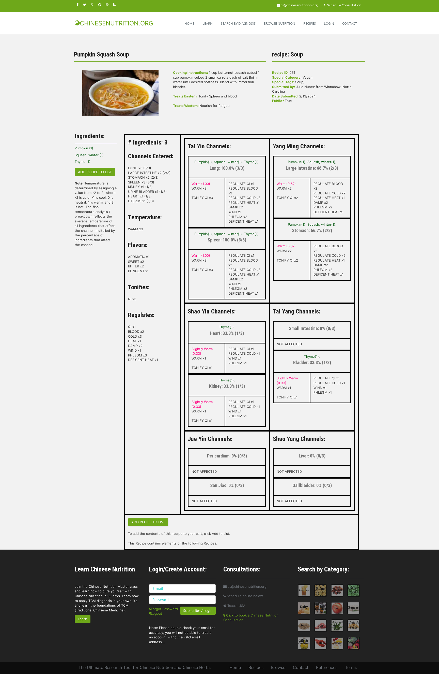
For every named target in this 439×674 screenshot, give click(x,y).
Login (329, 23)
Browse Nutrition (279, 23)
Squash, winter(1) (228, 162)
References (326, 667)
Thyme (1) (82, 162)
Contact (349, 23)
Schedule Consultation (343, 5)
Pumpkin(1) (203, 162)
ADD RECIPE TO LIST (95, 171)
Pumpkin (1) (84, 148)
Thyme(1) (251, 162)
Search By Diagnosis (238, 23)
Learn (207, 23)
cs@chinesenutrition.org (299, 5)
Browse (278, 667)
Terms (351, 667)
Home (189, 23)
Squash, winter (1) (89, 155)
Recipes (309, 23)
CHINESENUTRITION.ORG (116, 23)
